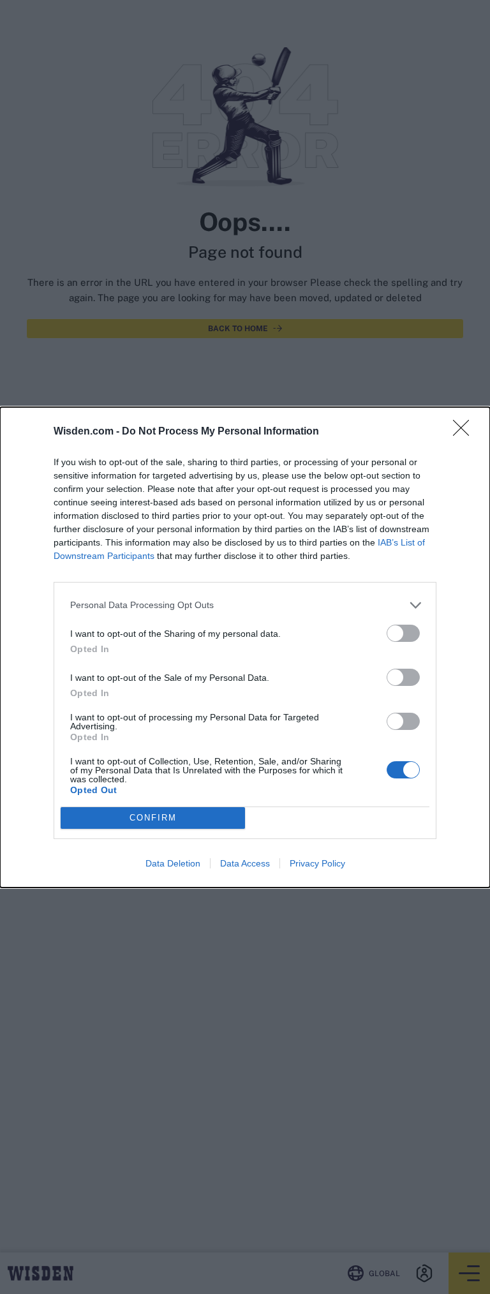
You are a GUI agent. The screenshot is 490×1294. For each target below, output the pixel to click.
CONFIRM (153, 817)
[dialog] (245, 647)
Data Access (245, 863)
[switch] (403, 633)
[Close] (465, 432)
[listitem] (245, 605)
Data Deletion (172, 863)
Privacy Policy (317, 863)
